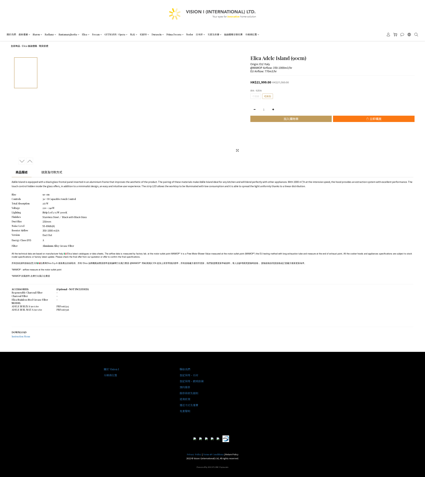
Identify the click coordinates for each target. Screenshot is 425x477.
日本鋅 (199, 34)
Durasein (157, 34)
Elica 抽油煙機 (29, 46)
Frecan (96, 34)
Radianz (49, 34)
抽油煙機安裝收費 (233, 34)
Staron (36, 34)
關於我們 (11, 34)
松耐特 (143, 34)
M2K (132, 34)
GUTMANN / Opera (114, 34)
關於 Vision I (111, 369)
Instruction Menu (21, 336)
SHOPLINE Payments (218, 467)
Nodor (189, 34)
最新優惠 (23, 34)
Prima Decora (173, 34)
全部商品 (15, 46)
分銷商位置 (251, 34)
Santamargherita (68, 34)
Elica (84, 34)
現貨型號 (43, 46)
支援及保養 (213, 34)
